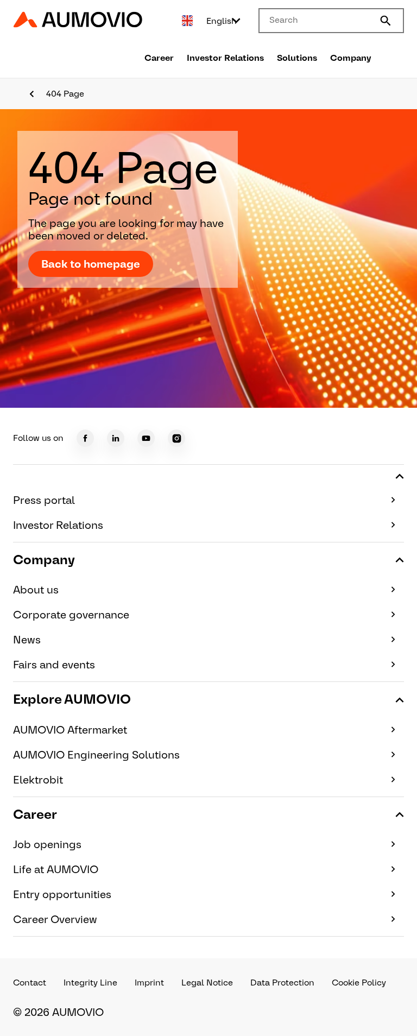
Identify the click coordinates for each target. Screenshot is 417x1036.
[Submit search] (385, 20)
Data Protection (282, 982)
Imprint (149, 982)
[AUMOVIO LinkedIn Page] (115, 438)
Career (159, 58)
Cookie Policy (359, 982)
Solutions (297, 58)
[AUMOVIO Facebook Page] (85, 438)
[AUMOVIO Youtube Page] (146, 438)
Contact (29, 982)
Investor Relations (225, 58)
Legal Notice (207, 982)
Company (350, 58)
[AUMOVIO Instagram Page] (176, 438)
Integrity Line (90, 982)
